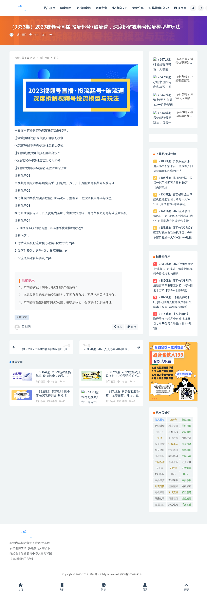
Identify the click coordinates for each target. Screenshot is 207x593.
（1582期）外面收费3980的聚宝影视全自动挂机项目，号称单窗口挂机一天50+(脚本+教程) (173, 232)
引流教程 (173, 438)
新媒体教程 (173, 463)
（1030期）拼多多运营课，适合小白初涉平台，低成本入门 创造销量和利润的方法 (173, 166)
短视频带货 (173, 487)
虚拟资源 (186, 498)
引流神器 (186, 438)
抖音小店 (173, 444)
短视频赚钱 (84, 8)
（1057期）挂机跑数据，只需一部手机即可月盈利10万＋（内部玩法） (172, 183)
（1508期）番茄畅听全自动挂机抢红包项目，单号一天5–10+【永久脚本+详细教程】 (172, 199)
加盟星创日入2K (158, 8)
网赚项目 (66, 8)
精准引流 (186, 492)
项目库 (182, 8)
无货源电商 (186, 469)
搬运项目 (173, 456)
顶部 (186, 589)
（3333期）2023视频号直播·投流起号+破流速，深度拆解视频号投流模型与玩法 (173, 269)
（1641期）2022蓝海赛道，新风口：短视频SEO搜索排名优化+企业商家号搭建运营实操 (173, 216)
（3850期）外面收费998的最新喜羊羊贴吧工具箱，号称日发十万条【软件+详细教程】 (173, 285)
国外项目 (186, 426)
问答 (103, 589)
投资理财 (160, 444)
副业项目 (173, 426)
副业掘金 (160, 426)
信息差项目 (160, 420)
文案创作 (160, 462)
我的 (145, 589)
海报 (119, 327)
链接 (133, 327)
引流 (159, 438)
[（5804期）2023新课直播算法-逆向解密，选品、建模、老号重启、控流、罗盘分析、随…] (22, 376)
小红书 (159, 432)
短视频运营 (160, 493)
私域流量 (173, 492)
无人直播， (159, 469)
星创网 (26, 326)
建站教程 (186, 432)
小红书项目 (173, 433)
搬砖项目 (160, 456)
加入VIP (122, 8)
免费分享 (138, 8)
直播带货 (21, 317)
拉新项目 (173, 450)
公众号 (173, 419)
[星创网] (12, 35)
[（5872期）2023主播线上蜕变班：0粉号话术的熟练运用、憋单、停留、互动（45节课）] (91, 376)
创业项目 (186, 419)
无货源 (173, 468)
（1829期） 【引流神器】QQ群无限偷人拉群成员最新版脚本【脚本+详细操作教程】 (172, 302)
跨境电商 (173, 504)
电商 (173, 474)
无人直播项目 (186, 463)
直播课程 (173, 480)
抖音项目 (160, 450)
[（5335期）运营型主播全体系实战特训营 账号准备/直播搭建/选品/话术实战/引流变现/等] (22, 395)
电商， (186, 474)
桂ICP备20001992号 (131, 574)
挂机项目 (186, 450)
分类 (62, 589)
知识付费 (160, 486)
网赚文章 (101, 8)
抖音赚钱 (186, 444)
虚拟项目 (160, 504)
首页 (32, 58)
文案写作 (186, 456)
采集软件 (186, 504)
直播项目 (186, 480)
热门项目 (49, 8)
